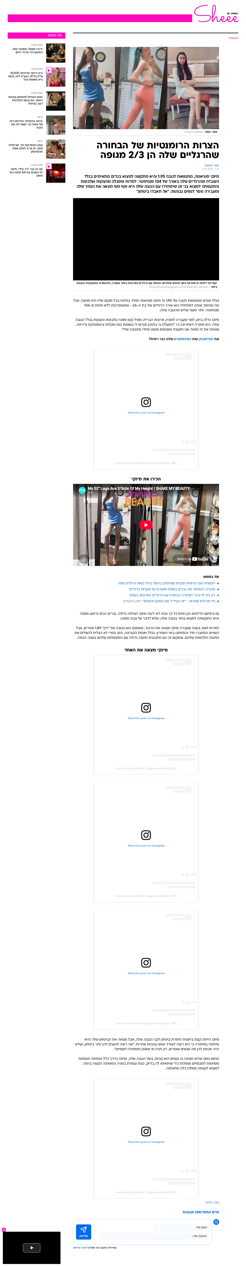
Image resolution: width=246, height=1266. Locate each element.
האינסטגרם (182, 339)
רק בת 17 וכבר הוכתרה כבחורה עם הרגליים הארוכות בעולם (172, 595)
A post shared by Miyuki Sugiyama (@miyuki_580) (146, 462)
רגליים (209, 1202)
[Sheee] (215, 13)
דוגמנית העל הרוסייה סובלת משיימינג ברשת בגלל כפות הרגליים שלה (166, 583)
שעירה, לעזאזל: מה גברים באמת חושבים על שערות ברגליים (172, 589)
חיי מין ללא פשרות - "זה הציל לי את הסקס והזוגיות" (178, 601)
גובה (216, 1202)
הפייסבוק (206, 339)
